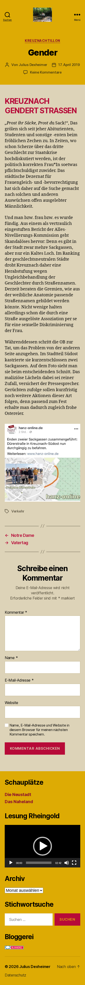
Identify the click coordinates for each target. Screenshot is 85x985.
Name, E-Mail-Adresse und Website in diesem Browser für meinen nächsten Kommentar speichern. (39, 729)
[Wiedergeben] (10, 862)
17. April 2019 (69, 64)
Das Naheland (19, 801)
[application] (42, 846)
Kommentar (16, 612)
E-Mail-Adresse (19, 680)
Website (11, 703)
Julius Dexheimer (33, 64)
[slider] (39, 863)
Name (11, 658)
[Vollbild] (74, 862)
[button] (42, 846)
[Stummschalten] (66, 862)
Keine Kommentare (46, 72)
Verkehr (17, 511)
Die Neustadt (18, 794)
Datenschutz (15, 975)
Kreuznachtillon (42, 41)
